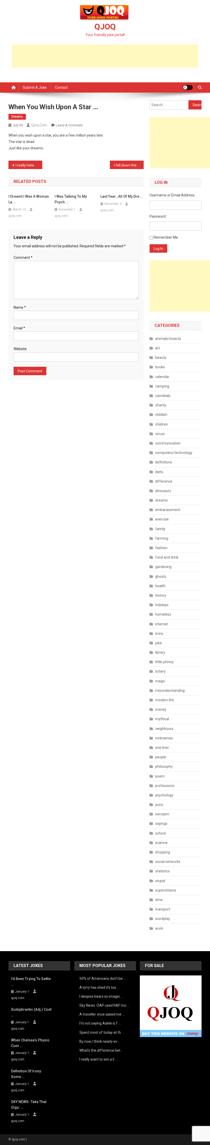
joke (158, 643)
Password (158, 216)
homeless (163, 614)
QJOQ (105, 26)
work (159, 928)
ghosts (160, 576)
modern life (164, 700)
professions (164, 786)
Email (19, 328)
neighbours (164, 729)
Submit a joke (35, 87)
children (161, 424)
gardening (163, 567)
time (159, 900)
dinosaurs (163, 491)
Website (20, 349)
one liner (162, 748)
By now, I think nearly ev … (99, 1041)
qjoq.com (39, 125)
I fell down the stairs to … (129, 165)
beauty (160, 357)
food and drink (166, 557)
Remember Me (166, 237)
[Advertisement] (105, 56)
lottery (160, 671)
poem (160, 776)
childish (161, 415)
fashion (161, 548)
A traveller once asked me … (101, 1014)
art (157, 348)
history (160, 595)
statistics (162, 871)
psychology (164, 795)
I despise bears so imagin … (101, 996)
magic (160, 681)
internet (161, 624)
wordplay (162, 919)
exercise (162, 519)
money (160, 709)
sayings (161, 823)
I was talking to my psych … (71, 199)
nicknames (164, 738)
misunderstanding (170, 690)
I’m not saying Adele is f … (100, 1023)
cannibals (163, 396)
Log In (158, 249)
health (160, 586)
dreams (17, 116)
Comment (23, 257)
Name (20, 307)
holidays (162, 605)
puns (159, 805)
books (160, 367)
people (160, 757)
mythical (162, 719)
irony (159, 633)
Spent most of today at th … (101, 1032)
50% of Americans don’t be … (102, 978)
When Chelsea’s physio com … (30, 1043)
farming (161, 538)
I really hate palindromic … (29, 165)
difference (163, 481)
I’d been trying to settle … (31, 981)
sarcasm (162, 814)
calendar (162, 377)
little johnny (164, 662)
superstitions (165, 890)
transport (162, 909)
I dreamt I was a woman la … (28, 199)
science (161, 843)
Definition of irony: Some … (26, 1074)
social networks (167, 862)
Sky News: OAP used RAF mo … (104, 1005)
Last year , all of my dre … (121, 196)
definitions (163, 462)
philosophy (164, 766)
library (160, 652)
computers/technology (173, 453)
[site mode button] (188, 87)
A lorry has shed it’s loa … (99, 987)
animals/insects (168, 339)
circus (160, 434)
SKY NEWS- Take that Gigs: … (28, 1104)
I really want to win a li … (98, 1059)
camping (162, 386)
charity (160, 405)
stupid (160, 881)
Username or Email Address (172, 195)
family (160, 529)
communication (168, 443)
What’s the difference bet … (101, 1050)
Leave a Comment (69, 125)
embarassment (167, 510)
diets (159, 472)
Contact (61, 87)
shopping (162, 852)
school (160, 833)
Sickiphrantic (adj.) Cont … (31, 1012)
